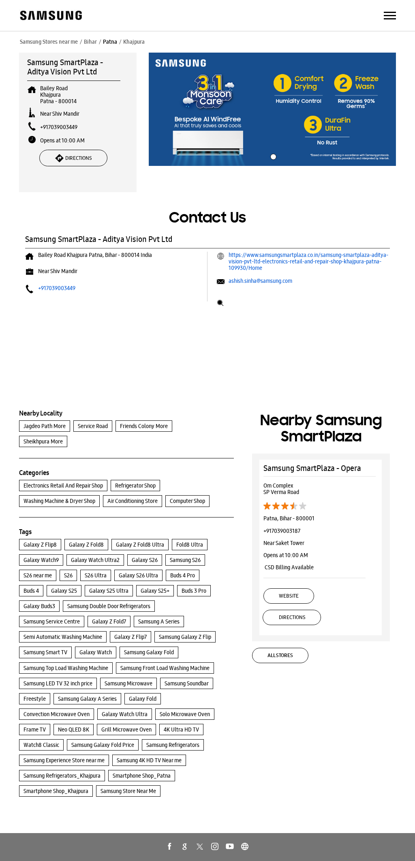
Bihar (90, 41)
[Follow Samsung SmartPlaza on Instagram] (214, 846)
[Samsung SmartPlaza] (50, 16)
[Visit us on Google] (184, 846)
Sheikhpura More (43, 441)
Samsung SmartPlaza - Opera (312, 468)
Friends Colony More (144, 426)
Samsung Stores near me (49, 41)
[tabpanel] (272, 109)
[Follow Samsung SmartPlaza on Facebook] (169, 846)
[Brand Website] (244, 846)
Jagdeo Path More (45, 426)
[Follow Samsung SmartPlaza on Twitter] (199, 846)
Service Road (93, 426)
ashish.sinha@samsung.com (260, 280)
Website (289, 595)
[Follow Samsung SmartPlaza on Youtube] (229, 846)
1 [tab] (272, 156)
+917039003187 (281, 530)
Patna (110, 41)
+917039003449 (58, 127)
